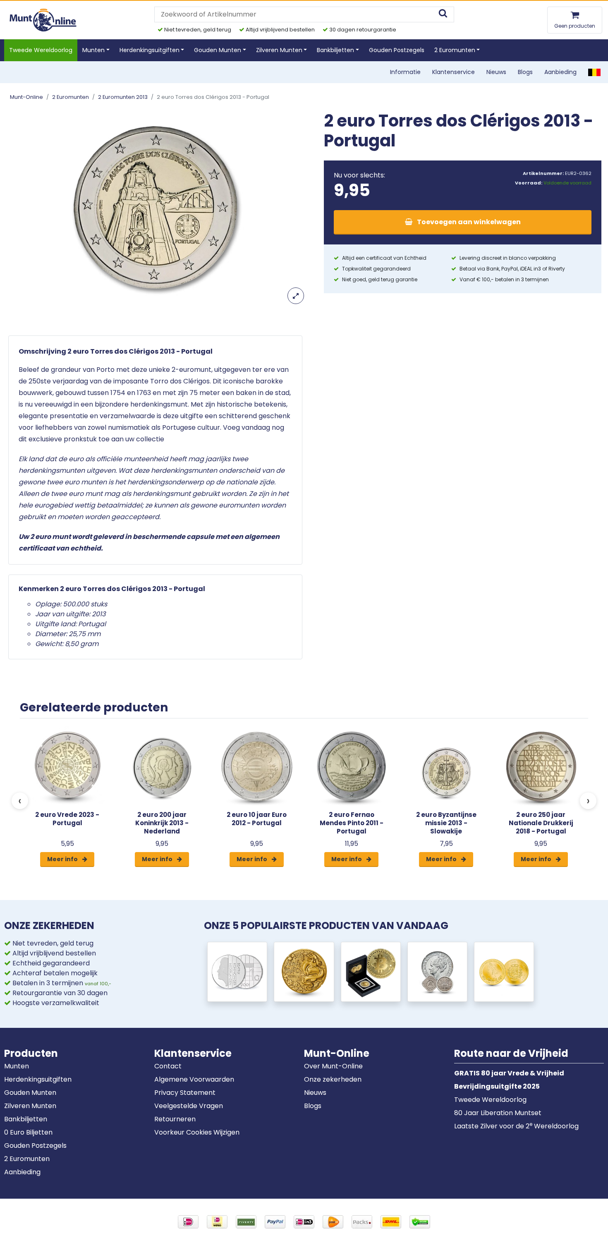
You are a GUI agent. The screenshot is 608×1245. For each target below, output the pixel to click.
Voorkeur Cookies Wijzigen (196, 1132)
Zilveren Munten (30, 1106)
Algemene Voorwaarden (194, 1079)
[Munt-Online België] (594, 72)
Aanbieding (560, 72)
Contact (168, 1066)
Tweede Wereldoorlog (40, 50)
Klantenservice (453, 72)
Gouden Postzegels (396, 50)
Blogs (525, 72)
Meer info (63, 859)
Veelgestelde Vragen (188, 1106)
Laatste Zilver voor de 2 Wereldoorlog (516, 1126)
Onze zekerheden (332, 1079)
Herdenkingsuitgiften (38, 1079)
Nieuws (496, 72)
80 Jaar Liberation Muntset (497, 1113)
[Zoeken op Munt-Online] (443, 14)
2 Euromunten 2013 (123, 97)
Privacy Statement (184, 1092)
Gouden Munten (30, 1092)
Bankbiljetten (25, 1119)
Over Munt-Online (333, 1066)
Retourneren (175, 1119)
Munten (16, 1066)
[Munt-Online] (43, 19)
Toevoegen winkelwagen (468, 222)
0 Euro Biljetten (28, 1132)
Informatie (405, 72)
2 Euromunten (70, 97)
